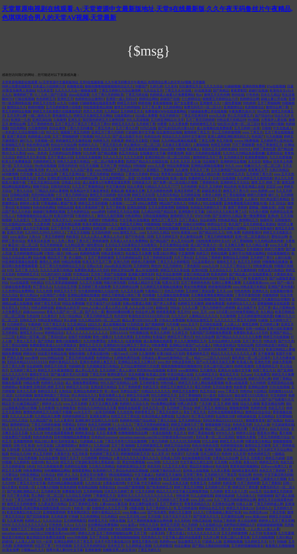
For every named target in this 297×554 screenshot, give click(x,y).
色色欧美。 (240, 529)
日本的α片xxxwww (104, 437)
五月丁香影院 (271, 483)
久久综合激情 (48, 458)
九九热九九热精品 (102, 466)
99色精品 (36, 282)
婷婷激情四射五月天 (135, 454)
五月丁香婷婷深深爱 (157, 257)
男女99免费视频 (195, 287)
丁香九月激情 (41, 220)
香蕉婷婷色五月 (197, 353)
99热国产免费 (171, 224)
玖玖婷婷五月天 (255, 541)
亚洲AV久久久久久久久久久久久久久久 (145, 495)
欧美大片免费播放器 (16, 161)
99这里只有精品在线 (52, 353)
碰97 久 (273, 195)
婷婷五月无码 (126, 103)
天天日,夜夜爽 (106, 433)
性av (199, 95)
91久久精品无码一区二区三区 (99, 320)
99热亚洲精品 (29, 475)
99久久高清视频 (137, 120)
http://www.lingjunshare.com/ (27, 278)
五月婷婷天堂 (233, 157)
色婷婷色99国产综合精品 (137, 420)
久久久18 (35, 433)
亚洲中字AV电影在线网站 (247, 253)
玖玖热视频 (136, 374)
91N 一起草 (44, 541)
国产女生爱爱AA (186, 103)
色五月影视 (224, 140)
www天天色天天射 (175, 483)
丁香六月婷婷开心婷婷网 (217, 307)
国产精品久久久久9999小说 (68, 449)
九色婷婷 (214, 483)
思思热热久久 (151, 537)
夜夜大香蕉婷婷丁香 (89, 207)
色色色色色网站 (44, 207)
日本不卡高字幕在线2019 (112, 541)
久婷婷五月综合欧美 (235, 399)
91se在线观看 (19, 282)
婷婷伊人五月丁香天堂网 (276, 520)
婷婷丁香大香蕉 (92, 399)
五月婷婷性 (141, 266)
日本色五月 (115, 546)
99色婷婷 (249, 103)
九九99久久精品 (158, 232)
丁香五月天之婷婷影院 (173, 262)
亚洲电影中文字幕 (191, 211)
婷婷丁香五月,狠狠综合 (211, 408)
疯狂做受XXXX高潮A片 (251, 395)
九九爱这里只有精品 (52, 504)
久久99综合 (146, 278)
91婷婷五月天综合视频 (123, 211)
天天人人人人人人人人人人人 (87, 333)
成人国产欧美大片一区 (206, 245)
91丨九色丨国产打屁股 (50, 95)
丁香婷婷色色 (209, 182)
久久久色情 (44, 291)
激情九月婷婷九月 (120, 429)
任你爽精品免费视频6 (103, 525)
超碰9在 (7, 541)
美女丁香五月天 (194, 412)
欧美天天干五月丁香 (97, 262)
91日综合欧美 (50, 249)
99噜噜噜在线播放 (275, 262)
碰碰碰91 (93, 500)
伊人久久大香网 (57, 170)
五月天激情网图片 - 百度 (117, 178)
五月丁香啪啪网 (268, 103)
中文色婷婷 (278, 395)
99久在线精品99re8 (128, 529)
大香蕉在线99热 (97, 353)
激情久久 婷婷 (49, 262)
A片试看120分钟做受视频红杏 (237, 312)
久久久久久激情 (80, 278)
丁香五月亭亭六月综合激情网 (125, 441)
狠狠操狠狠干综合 (218, 424)
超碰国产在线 (170, 99)
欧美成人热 (244, 362)
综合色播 (39, 257)
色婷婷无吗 (77, 529)
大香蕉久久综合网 (225, 458)
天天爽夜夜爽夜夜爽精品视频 (212, 295)
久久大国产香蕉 (81, 170)
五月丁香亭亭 (60, 228)
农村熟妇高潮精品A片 (40, 299)
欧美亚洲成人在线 (251, 186)
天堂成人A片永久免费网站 (129, 241)
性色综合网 (245, 345)
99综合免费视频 (177, 165)
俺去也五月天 (229, 374)
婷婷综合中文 (217, 224)
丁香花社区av (57, 337)
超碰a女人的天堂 (67, 307)
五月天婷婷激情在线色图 (255, 316)
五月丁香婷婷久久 (159, 508)
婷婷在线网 (219, 253)
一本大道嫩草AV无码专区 (125, 228)
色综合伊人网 (145, 312)
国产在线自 (275, 420)
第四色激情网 (210, 399)
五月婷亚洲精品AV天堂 (167, 120)
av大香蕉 (235, 462)
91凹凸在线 (148, 128)
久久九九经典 (133, 157)
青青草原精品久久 (197, 504)
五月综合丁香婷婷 (208, 257)
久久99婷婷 (257, 383)
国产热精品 (221, 90)
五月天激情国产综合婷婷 (228, 170)
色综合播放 (182, 546)
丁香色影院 (192, 266)
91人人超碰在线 (201, 495)
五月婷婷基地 (190, 195)
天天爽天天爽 (234, 245)
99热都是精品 (227, 220)
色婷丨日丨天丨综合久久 (179, 328)
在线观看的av (123, 115)
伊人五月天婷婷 (49, 149)
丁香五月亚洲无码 (194, 115)
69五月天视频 (89, 165)
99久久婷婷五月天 (164, 395)
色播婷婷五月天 (199, 178)
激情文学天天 (39, 374)
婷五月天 (66, 462)
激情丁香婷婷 (237, 207)
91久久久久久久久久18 (203, 533)
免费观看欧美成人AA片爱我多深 (53, 345)
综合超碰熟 (208, 220)
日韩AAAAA (119, 333)
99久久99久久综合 (15, 420)
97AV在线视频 (279, 387)
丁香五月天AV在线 (178, 90)
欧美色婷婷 (219, 274)
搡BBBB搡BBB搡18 (119, 312)
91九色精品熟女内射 (269, 241)
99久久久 (52, 132)
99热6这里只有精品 (162, 299)
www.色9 (164, 362)
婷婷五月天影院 (136, 140)
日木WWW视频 (174, 249)
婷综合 (154, 174)
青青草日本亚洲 (38, 241)
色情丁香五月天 (264, 370)
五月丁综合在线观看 (183, 399)
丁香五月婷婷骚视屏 (218, 236)
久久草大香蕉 (220, 470)
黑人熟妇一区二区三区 (47, 495)
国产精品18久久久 (212, 232)
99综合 (175, 307)
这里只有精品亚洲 (196, 274)
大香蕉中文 (62, 454)
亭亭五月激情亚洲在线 (140, 199)
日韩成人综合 (71, 182)
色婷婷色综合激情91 (89, 99)
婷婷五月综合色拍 (177, 445)
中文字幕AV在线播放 (134, 220)
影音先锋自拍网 (272, 404)
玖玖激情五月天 (190, 86)
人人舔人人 (232, 324)
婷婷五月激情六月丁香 (187, 424)
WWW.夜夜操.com (184, 232)
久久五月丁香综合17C (235, 266)
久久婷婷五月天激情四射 (255, 178)
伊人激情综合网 (191, 236)
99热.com (71, 253)
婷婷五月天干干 (65, 291)
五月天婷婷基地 (13, 466)
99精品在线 (65, 207)
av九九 (62, 103)
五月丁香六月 (252, 341)
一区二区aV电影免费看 (107, 161)
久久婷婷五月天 (206, 374)
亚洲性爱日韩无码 (60, 178)
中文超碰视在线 (282, 424)
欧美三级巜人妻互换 (235, 537)
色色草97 (177, 454)
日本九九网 (195, 429)
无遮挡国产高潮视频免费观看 (210, 333)
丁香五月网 (206, 140)
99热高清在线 (201, 520)
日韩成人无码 (170, 458)
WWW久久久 (225, 433)
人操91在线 (282, 257)
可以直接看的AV (203, 262)
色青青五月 (198, 483)
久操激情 (59, 120)
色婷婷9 (94, 220)
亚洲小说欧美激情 (280, 328)
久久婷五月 (179, 333)
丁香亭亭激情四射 (248, 295)
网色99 (156, 266)
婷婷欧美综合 (84, 433)
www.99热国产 (104, 170)
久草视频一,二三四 (122, 203)
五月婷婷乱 (10, 333)
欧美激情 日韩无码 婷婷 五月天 (42, 387)
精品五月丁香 (57, 257)
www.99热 (153, 462)
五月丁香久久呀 (127, 128)
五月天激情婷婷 (244, 270)
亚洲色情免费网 (253, 86)
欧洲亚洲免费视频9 (230, 328)
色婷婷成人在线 (39, 136)
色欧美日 (72, 236)
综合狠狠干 (210, 161)
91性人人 (8, 216)
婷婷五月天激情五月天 (176, 387)
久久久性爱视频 (280, 157)
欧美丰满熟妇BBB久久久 (100, 224)
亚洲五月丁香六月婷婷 (107, 132)
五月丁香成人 (188, 220)
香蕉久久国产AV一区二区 (64, 312)
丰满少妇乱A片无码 (170, 353)
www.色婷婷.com (262, 191)
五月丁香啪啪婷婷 (65, 136)
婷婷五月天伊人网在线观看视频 (201, 383)
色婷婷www (167, 541)
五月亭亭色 (50, 500)
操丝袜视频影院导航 (196, 458)
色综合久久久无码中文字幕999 (184, 136)
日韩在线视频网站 (155, 216)
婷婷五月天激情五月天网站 (92, 115)
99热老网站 (133, 216)
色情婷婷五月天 (27, 274)
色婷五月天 (150, 387)
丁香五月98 (97, 374)
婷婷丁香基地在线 (201, 433)
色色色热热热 (42, 437)
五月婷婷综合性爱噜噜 (65, 153)
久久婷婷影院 (162, 546)
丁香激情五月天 (104, 495)
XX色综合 (48, 475)
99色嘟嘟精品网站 (57, 470)
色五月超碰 (171, 479)
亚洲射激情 (93, 550)
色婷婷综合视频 (75, 466)
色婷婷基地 (160, 178)
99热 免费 (233, 232)
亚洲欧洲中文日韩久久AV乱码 (96, 420)
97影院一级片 (54, 253)
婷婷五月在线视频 (276, 337)
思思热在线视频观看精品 (225, 412)
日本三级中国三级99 (217, 366)
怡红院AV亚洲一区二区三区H (238, 124)
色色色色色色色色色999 (200, 278)
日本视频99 (254, 249)
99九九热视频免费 (50, 466)
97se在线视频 (276, 86)
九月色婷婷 (189, 186)
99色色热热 (242, 291)
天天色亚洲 (59, 516)
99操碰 (282, 541)
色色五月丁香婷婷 (272, 470)
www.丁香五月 (252, 132)
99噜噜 (180, 149)
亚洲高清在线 (42, 120)
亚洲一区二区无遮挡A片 (252, 236)
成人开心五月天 (86, 370)
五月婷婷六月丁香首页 (220, 475)
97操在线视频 (24, 99)
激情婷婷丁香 (23, 95)
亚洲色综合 (274, 153)
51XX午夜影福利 (261, 228)
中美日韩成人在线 (180, 374)
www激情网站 (188, 370)
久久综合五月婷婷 (78, 495)
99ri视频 (253, 120)
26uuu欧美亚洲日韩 (118, 266)
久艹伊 (241, 278)
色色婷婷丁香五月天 (104, 454)
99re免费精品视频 (163, 404)
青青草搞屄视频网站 (244, 466)
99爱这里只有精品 (271, 270)
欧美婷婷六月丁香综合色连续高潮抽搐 (120, 470)
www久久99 (209, 266)
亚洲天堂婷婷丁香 (187, 191)
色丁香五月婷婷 (202, 416)
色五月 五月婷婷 (210, 186)
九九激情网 (228, 316)
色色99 (226, 454)
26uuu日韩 (166, 149)
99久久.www (233, 165)
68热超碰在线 (246, 416)
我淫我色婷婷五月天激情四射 (103, 120)
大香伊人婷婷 (211, 195)
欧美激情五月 (258, 278)
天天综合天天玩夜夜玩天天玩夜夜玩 (131, 245)
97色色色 (252, 95)
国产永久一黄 (94, 312)
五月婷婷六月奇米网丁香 (215, 349)
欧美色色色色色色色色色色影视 (36, 399)
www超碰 (80, 220)
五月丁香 (264, 307)
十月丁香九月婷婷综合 (71, 195)
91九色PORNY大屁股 (56, 274)
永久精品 (266, 312)
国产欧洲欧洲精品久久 (23, 491)
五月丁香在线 (99, 537)
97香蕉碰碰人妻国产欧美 (59, 203)
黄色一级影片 (102, 337)
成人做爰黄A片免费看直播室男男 (106, 182)
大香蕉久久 (115, 341)
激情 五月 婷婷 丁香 (265, 182)
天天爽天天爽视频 (75, 429)
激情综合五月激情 (258, 445)
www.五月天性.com (132, 516)
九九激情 (181, 170)
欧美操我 (269, 533)
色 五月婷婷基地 (185, 508)
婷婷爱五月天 (97, 520)
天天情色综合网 (223, 504)
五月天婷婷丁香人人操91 (117, 370)
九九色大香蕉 (123, 337)
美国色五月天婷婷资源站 (219, 149)
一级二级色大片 (39, 115)
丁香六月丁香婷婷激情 (92, 241)
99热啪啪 (139, 165)
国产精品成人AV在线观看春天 (250, 274)
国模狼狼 (182, 207)
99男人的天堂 (187, 404)
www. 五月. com (203, 312)
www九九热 (217, 115)
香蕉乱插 (117, 191)
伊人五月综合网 (182, 241)
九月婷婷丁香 (145, 124)
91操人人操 (244, 504)
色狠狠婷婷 (270, 295)
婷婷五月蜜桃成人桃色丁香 (120, 295)
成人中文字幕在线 (36, 228)
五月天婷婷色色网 (159, 191)
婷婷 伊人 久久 (67, 475)
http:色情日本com (255, 512)
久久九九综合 (213, 86)
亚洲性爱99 (206, 328)
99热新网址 (109, 220)
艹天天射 (204, 404)
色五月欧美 (80, 454)
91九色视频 (274, 136)
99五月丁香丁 (44, 546)
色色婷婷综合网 (86, 178)
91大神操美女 (66, 408)
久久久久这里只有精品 (56, 270)
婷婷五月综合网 (137, 395)
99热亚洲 (154, 479)
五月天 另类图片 (252, 458)
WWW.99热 (202, 216)
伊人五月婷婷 (42, 454)
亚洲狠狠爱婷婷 (54, 512)
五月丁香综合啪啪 (15, 345)
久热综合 (65, 391)
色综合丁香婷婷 (224, 520)
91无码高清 (135, 324)
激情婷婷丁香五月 (197, 132)
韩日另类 (225, 299)
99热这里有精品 (224, 345)
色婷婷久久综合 (52, 383)
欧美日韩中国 (63, 216)
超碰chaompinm (34, 312)
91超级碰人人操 (91, 441)
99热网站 (130, 378)
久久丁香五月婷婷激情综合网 (235, 500)
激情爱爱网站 (81, 470)
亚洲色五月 (65, 99)
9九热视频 (143, 178)
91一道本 (209, 395)
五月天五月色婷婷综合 (89, 546)
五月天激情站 (81, 228)
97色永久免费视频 (172, 320)
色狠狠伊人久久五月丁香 (109, 508)
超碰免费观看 (215, 303)
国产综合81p (264, 115)
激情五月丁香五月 (164, 220)
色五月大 (179, 433)
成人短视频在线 (114, 324)
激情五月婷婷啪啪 (127, 107)
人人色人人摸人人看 (265, 529)
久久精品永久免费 (47, 416)
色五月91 (183, 312)
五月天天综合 (23, 165)
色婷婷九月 (101, 140)
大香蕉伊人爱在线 (274, 120)
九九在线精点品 (210, 525)
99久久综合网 (204, 337)
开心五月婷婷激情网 (226, 132)
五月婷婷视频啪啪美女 (247, 546)
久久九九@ (179, 316)
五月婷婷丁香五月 (23, 370)
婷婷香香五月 (144, 412)
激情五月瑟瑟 (170, 525)
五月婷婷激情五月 (149, 445)
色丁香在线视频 (234, 195)
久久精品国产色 (40, 420)
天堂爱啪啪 (284, 416)
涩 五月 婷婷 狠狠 (226, 404)
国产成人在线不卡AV (127, 136)
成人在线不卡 (246, 307)
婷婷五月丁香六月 (180, 337)
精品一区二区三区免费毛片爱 (226, 429)
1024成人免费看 (146, 115)
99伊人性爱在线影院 (16, 86)
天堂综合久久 (70, 399)
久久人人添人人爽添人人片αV (102, 236)
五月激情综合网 (232, 516)
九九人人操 (262, 424)
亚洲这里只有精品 (103, 387)
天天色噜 (220, 462)
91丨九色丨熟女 (63, 241)
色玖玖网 (123, 195)
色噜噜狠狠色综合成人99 (34, 216)
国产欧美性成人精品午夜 (202, 174)
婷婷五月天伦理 (143, 195)
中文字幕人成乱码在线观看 (181, 537)
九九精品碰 (101, 445)
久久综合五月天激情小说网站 (225, 228)
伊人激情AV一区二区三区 (142, 145)
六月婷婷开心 (16, 324)
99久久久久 (102, 136)
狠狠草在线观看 (129, 408)
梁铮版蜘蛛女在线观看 (273, 303)
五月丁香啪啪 (58, 278)
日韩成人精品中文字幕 (144, 282)
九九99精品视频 (146, 429)
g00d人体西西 (112, 199)
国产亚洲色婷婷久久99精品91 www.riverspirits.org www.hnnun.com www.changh (66, 378)
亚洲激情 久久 (210, 103)
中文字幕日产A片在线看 (103, 303)
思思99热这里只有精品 (271, 345)
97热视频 (86, 136)
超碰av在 (162, 307)
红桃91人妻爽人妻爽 (226, 282)
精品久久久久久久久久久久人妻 (233, 353)
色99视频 (148, 295)
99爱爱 (162, 124)
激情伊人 (85, 445)
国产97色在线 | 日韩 (139, 236)
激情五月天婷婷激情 (21, 504)
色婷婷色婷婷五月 (75, 416)
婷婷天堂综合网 (122, 270)
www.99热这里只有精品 (249, 287)
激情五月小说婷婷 (103, 195)
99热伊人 (194, 203)
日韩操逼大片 (141, 182)
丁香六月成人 (175, 533)
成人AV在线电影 (147, 270)
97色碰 (73, 516)
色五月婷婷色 (172, 266)
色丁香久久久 (42, 287)
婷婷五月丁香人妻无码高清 (81, 249)
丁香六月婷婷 (158, 441)
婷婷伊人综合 (245, 433)
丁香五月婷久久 (149, 550)
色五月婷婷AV (169, 115)
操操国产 (94, 199)
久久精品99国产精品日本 (159, 211)
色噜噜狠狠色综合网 (132, 433)
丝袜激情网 (70, 479)
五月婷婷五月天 (131, 111)
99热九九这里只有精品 (73, 161)
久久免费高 (262, 374)
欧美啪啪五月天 (13, 145)
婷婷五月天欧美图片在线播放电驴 (57, 111)
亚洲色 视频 (212, 449)
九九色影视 (46, 408)
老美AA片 (250, 462)
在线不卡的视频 (79, 337)
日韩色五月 (28, 320)
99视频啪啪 (152, 224)
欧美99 (172, 370)
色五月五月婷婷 (249, 262)
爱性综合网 (279, 236)
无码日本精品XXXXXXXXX (27, 362)
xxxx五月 (255, 491)
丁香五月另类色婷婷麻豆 (151, 424)
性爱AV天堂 (170, 282)
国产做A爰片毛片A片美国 (69, 374)
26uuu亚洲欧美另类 (30, 170)
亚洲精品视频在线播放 (207, 165)
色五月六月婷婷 (75, 199)
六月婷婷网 (89, 458)
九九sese (246, 374)
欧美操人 (193, 149)
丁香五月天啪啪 (78, 232)
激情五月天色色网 (217, 95)
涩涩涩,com (274, 186)
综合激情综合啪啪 (169, 132)
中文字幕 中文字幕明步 (143, 483)
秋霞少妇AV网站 (165, 253)
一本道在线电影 (160, 433)
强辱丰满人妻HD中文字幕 (64, 550)
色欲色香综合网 (37, 145)
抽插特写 (266, 220)
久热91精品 (284, 537)
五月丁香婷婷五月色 (83, 504)
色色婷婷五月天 (233, 174)
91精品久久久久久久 (156, 391)
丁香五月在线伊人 (169, 412)
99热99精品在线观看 (58, 328)
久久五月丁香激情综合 (88, 186)
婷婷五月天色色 (191, 228)
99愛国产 (141, 86)
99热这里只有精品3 (231, 249)
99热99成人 (168, 383)
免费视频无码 (71, 491)
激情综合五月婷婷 (236, 257)
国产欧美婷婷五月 (159, 487)
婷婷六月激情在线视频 (162, 228)
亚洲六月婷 (15, 232)
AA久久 (198, 512)
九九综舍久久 (245, 495)
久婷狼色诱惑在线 (127, 358)
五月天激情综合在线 (174, 245)
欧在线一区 (27, 487)
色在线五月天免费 (138, 253)
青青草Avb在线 (172, 174)
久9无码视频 (23, 395)
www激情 (31, 358)
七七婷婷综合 (191, 99)
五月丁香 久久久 (27, 270)
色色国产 (257, 136)
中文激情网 (186, 253)
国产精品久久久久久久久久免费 (238, 337)
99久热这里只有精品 (274, 199)
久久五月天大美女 (175, 466)
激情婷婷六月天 (181, 216)
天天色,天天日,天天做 (185, 161)
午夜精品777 (154, 291)
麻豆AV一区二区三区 (23, 245)
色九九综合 (10, 295)
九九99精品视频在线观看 (179, 140)
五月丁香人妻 (151, 107)
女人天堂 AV (160, 454)
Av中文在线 (44, 445)
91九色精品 (109, 516)
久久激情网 (147, 353)
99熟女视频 (117, 520)
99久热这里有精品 (125, 328)
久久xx (68, 525)
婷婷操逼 (16, 299)
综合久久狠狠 (250, 404)
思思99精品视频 (42, 195)
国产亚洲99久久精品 (227, 216)
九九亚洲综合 (76, 324)
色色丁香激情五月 (269, 145)
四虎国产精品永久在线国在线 (147, 161)
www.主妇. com (201, 500)
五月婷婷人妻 (269, 324)
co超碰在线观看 (167, 378)
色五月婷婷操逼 (51, 245)
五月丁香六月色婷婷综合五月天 (62, 266)
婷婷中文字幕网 (247, 479)
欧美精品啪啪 (87, 487)
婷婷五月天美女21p (240, 508)
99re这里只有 (165, 449)
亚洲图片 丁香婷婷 (159, 170)
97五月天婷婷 (145, 491)
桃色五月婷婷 (151, 249)
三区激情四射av (66, 445)
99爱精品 (68, 424)
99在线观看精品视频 (97, 107)
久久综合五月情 (65, 287)
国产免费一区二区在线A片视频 (175, 182)
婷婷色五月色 (269, 462)
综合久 (163, 199)
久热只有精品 (279, 170)
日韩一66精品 (255, 328)
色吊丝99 (120, 316)
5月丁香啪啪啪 (242, 241)
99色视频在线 (139, 333)
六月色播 (26, 174)
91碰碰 (73, 103)
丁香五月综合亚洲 (230, 199)
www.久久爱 (156, 165)
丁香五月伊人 (104, 128)
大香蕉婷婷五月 (266, 366)
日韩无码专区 (60, 186)
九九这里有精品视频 (66, 224)
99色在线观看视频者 (58, 433)
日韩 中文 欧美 (24, 445)
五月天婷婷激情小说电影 (63, 107)
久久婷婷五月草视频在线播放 (161, 287)
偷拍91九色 (139, 299)
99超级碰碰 (265, 495)
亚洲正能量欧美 (154, 529)
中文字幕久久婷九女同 (196, 462)
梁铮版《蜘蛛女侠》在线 (266, 207)
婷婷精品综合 (54, 333)
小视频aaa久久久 (32, 550)
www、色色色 (37, 153)
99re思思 (263, 111)
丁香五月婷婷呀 (53, 236)
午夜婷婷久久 (85, 216)
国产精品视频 (107, 153)
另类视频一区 (44, 140)
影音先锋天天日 (24, 178)
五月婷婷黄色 (149, 383)
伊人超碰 (70, 320)
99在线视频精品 (143, 449)
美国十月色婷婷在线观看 (203, 153)
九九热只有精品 (167, 195)
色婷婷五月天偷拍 (168, 475)
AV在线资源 (202, 90)
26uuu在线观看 (79, 95)
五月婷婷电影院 (75, 520)
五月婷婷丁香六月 (259, 174)
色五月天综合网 (45, 174)
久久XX (80, 525)
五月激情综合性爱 (73, 500)
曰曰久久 (94, 324)
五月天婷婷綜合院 (128, 257)
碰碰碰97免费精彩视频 (49, 211)
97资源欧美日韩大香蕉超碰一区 (97, 462)
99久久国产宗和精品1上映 (119, 383)
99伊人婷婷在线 (42, 307)
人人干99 (255, 533)
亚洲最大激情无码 (141, 274)
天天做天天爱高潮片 (176, 145)
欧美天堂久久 (62, 220)
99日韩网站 (18, 128)
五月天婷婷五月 (166, 236)
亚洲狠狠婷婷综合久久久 (93, 328)
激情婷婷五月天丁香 (207, 157)
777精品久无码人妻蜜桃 (51, 191)
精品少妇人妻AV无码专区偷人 (56, 441)
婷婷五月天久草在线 (31, 157)
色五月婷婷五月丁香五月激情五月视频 (34, 199)
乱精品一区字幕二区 (31, 337)
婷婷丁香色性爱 (264, 149)
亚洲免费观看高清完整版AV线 (245, 203)
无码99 (81, 424)
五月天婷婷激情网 (234, 533)
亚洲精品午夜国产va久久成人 (190, 345)
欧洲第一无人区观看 (201, 249)
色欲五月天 (276, 408)
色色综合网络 (119, 299)
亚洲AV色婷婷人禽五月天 (98, 362)
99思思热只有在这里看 (197, 479)
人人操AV (251, 199)
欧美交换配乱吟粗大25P (24, 512)
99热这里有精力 (112, 253)
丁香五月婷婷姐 (97, 174)
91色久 (24, 307)
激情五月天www (31, 333)
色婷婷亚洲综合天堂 (130, 466)
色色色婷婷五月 (258, 454)
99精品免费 (31, 383)
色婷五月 (202, 253)
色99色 (258, 475)
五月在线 (154, 516)
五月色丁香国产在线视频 (108, 274)
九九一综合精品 (70, 316)
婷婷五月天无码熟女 (72, 299)
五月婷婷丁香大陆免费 (94, 287)
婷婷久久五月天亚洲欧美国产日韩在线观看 (96, 349)
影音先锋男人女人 (112, 395)
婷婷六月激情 (257, 195)
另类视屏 (117, 140)
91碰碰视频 (232, 86)
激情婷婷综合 (149, 328)
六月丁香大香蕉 (18, 495)
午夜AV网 (140, 479)
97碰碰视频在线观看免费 (97, 103)
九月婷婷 (216, 491)
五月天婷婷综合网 (125, 287)
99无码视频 (63, 546)
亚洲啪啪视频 (233, 541)
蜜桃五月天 (52, 479)
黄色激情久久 (62, 115)
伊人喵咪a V (77, 257)
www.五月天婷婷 (75, 404)
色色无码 (153, 466)
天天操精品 (266, 416)
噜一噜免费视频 (254, 216)
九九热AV (183, 416)
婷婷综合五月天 (117, 399)
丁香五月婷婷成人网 (268, 504)
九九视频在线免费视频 (173, 295)
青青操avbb (147, 378)
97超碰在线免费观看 (16, 287)
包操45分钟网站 (194, 224)
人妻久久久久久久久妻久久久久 (136, 458)
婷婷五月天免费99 (185, 391)
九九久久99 (170, 462)
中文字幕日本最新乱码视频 (138, 149)
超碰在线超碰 (224, 495)
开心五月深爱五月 (240, 115)
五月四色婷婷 (101, 232)
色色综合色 (152, 136)
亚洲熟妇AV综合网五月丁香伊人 (126, 345)
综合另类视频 (27, 458)
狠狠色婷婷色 (29, 249)
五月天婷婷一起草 (247, 128)
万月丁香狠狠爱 (243, 145)
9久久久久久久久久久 (17, 429)
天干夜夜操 (266, 353)
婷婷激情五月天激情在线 (73, 140)
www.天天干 (189, 324)
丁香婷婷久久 (224, 479)
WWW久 (245, 149)
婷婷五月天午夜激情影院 (55, 370)
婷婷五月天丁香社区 (27, 479)
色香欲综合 (107, 487)
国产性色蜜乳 (157, 512)
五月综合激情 (222, 387)
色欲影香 (239, 387)
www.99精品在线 (52, 358)
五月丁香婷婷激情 (101, 257)
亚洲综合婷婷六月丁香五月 (73, 541)
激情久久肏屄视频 (110, 216)
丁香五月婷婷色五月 (97, 316)
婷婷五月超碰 (275, 458)
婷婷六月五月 (190, 378)
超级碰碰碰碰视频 (270, 525)
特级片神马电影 (114, 282)
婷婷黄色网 (175, 153)
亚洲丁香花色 (16, 136)
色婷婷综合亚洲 (281, 211)
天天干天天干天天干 (176, 516)
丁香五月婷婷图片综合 (273, 437)
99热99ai (246, 391)
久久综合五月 (153, 90)
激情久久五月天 (90, 345)
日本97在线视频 (224, 178)
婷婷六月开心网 (259, 378)
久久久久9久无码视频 (184, 441)
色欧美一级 (82, 508)
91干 (272, 541)
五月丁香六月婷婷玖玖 (96, 479)
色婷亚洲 (99, 228)
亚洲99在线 (199, 270)
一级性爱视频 (231, 103)
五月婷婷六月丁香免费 (172, 500)
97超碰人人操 (212, 541)
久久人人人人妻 (21, 416)
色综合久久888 (20, 454)
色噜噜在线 (75, 86)
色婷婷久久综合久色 (134, 404)
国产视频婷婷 (154, 324)
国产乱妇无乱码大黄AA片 (176, 128)
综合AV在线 (122, 479)
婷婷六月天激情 (179, 512)
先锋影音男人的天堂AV (119, 550)
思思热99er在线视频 (151, 370)
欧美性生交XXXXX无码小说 (149, 316)
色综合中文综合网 (64, 145)
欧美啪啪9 (23, 207)
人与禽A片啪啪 (47, 487)
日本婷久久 (263, 508)
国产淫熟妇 (46, 341)
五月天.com (224, 291)
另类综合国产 (130, 391)
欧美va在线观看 (236, 383)
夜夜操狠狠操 (162, 103)
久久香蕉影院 (120, 449)
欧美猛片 (159, 337)
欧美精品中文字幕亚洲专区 (89, 191)
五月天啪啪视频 (263, 537)
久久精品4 (111, 111)
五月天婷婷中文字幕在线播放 (115, 278)
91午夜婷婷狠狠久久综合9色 (98, 291)
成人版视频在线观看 (157, 341)
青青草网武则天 (78, 512)
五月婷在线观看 (211, 324)
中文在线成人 (282, 128)
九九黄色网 (42, 224)
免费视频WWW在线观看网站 (165, 111)
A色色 (30, 466)
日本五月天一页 (153, 408)
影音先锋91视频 (272, 124)
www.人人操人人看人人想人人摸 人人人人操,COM (117, 307)
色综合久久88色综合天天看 (96, 408)
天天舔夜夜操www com (258, 282)
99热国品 (124, 165)
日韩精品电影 (19, 195)
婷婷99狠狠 (36, 107)
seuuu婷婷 (98, 211)
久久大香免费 (178, 124)
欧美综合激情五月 (200, 320)
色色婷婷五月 (45, 99)
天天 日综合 (277, 203)
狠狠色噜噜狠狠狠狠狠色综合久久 (109, 86)
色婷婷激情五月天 (203, 124)
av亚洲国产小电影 (53, 295)
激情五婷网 (250, 324)
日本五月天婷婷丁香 (118, 491)
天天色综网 (159, 399)
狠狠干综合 (41, 186)
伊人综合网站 (98, 299)
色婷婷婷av (104, 358)
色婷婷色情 (258, 408)
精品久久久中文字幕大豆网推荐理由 (182, 491)
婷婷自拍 (29, 353)
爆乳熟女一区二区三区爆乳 (251, 358)
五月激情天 (208, 370)
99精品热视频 (71, 262)
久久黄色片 (49, 316)
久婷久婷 (156, 86)
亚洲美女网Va (99, 416)
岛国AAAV (225, 395)
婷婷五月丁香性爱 (245, 487)
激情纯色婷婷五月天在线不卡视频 (47, 412)
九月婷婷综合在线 (168, 278)
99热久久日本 (148, 525)
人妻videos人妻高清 (113, 504)
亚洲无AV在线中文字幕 (234, 370)
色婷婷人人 (33, 520)
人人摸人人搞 (24, 541)
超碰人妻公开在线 (274, 99)
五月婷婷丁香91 (261, 257)
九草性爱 (13, 449)
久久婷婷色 (21, 462)
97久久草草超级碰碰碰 (61, 282)
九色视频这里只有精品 (102, 366)
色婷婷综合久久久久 (240, 303)
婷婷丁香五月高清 (47, 303)
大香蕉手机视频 (56, 529)
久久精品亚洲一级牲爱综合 (83, 245)
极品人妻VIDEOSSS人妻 (139, 320)
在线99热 (37, 462)
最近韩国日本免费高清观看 (45, 537)
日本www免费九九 (274, 466)
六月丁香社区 (183, 257)
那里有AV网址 (267, 433)
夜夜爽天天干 (258, 170)
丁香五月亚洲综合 (72, 174)
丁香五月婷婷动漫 (100, 529)
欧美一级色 (178, 178)
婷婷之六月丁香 (31, 328)
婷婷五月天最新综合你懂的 (270, 299)
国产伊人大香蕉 (164, 303)
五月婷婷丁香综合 (180, 408)
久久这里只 (21, 220)
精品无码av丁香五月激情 (185, 529)
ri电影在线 (136, 508)
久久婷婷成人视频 (138, 546)
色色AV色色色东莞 (205, 445)
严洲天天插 (15, 358)
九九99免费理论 (94, 341)
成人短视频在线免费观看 (214, 128)
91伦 (10, 270)
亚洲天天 (74, 120)
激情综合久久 (16, 107)
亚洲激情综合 (233, 107)
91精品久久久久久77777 (162, 186)
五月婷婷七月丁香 (218, 487)
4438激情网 (10, 174)
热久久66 (52, 462)
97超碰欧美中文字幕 (140, 132)
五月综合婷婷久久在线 (224, 341)
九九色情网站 (89, 516)
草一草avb (111, 391)
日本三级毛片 (210, 454)
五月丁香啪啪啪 (189, 395)
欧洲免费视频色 (256, 157)
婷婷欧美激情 (244, 366)
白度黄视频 (133, 341)
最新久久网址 (140, 399)
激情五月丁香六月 (236, 191)
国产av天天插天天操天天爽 (215, 362)
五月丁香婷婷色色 (40, 124)
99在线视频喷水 (278, 253)
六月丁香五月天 (53, 324)
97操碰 (154, 140)
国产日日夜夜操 (37, 516)
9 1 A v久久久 (122, 424)
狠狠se (266, 161)
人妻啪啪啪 (201, 145)
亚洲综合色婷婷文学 (88, 391)
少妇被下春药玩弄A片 (165, 470)
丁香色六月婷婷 (136, 174)
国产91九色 (286, 341)
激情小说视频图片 (68, 341)
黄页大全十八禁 (235, 491)
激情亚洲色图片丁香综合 (52, 395)
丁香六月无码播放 (80, 128)
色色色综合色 (237, 378)
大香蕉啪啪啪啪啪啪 (124, 537)
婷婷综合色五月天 (212, 508)
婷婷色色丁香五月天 (249, 349)
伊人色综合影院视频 (49, 349)
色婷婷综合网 (249, 99)
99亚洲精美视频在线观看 (20, 262)
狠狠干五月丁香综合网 (27, 529)
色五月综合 (208, 391)
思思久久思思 (93, 111)
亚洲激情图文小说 (47, 429)
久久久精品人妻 (256, 245)
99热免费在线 (262, 266)
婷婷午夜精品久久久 (63, 362)
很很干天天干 (69, 458)
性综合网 (244, 475)
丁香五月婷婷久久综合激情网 (120, 90)
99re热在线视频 (45, 165)
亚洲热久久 (260, 291)
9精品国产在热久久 (172, 203)
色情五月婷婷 (220, 145)
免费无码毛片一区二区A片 (203, 107)
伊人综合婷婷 (247, 520)
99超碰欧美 (76, 366)
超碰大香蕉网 (282, 362)
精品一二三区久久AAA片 (212, 358)
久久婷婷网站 (172, 107)
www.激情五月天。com (128, 232)
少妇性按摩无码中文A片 (212, 241)
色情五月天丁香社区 (125, 416)
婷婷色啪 (144, 103)
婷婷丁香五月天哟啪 (188, 487)
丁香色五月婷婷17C (131, 170)
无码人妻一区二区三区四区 (215, 437)
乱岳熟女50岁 (225, 416)
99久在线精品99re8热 (17, 224)
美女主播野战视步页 (143, 504)
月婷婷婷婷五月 (44, 161)
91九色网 (89, 153)
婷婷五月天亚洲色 (172, 429)
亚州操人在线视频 (196, 470)
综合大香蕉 (135, 186)
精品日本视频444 (201, 466)
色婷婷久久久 (88, 145)
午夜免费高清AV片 (242, 111)
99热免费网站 (32, 470)
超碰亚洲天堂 (211, 191)
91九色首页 (45, 90)
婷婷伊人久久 (51, 404)
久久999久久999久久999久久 (45, 232)
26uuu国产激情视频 (131, 487)
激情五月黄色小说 (145, 541)
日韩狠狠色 (282, 220)
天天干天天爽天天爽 (103, 404)
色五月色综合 (128, 153)
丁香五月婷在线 (136, 95)
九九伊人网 (211, 537)
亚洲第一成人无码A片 (121, 99)
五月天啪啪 (98, 429)
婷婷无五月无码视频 (92, 203)
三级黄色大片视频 (273, 479)
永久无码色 (182, 520)
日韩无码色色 (67, 165)
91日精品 (260, 391)
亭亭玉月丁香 (199, 170)
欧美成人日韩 (156, 374)
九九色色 (26, 349)
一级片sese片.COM (124, 353)
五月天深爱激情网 (161, 207)
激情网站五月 (248, 220)
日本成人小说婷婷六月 (49, 86)
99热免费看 (159, 345)
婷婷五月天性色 (44, 103)
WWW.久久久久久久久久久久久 (24, 525)
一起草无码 (156, 533)
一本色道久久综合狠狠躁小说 (23, 132)
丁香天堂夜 (277, 512)
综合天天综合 (279, 429)
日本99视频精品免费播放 (72, 437)
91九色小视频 (258, 211)
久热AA (34, 236)
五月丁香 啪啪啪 (123, 445)
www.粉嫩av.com (134, 512)
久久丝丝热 (125, 412)
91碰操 (263, 320)
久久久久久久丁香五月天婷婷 (235, 320)
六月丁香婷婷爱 (248, 483)
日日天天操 (109, 149)
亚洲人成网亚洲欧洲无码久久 (228, 136)
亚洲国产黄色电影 (281, 287)
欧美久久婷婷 (160, 333)
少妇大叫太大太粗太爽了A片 (226, 211)
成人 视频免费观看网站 (82, 383)
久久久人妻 (189, 307)
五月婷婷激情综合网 (27, 253)
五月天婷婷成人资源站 (259, 224)
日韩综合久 (241, 299)
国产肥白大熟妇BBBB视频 (210, 546)
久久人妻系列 (63, 420)
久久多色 (170, 86)
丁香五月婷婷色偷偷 (45, 424)
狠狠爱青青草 (255, 420)
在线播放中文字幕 (153, 153)
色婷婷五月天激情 (190, 303)
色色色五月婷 (242, 424)
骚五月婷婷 (202, 387)
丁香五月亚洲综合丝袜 (43, 182)
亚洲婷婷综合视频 (233, 161)
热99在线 (237, 95)
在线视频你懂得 (281, 291)
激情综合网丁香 (277, 107)
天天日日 (254, 161)
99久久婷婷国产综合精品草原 (175, 349)
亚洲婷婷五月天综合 (234, 182)
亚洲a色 (273, 216)
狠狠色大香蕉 (246, 437)
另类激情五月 (205, 199)
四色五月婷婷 (174, 291)
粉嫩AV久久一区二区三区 (262, 165)
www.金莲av (18, 236)
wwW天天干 (82, 412)
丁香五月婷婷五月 (27, 500)
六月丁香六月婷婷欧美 (107, 95)
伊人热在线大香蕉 (127, 249)
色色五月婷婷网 (99, 424)
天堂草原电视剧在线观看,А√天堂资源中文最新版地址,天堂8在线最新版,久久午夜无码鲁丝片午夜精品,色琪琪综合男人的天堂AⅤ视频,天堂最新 (103, 82)
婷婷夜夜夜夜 (166, 312)
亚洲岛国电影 (136, 207)
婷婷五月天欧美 (55, 366)
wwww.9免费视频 (246, 140)
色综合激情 (57, 128)
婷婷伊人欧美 (29, 203)
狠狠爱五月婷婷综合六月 (220, 99)
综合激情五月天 (189, 541)
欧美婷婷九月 (71, 149)
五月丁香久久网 (13, 366)
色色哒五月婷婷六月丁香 (208, 207)
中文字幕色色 (115, 186)
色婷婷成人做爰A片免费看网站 (172, 95)
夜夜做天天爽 (135, 191)
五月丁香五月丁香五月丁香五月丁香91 (82, 124)
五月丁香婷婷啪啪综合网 (114, 533)
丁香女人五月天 (24, 341)
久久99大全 (93, 483)
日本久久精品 (270, 95)
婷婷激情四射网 (219, 287)
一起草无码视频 (103, 412)
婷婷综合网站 (148, 99)
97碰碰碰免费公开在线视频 (207, 111)
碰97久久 (26, 140)
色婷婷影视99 (251, 232)
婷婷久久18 (86, 533)
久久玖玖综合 (52, 520)
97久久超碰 (210, 441)
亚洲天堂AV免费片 (93, 475)
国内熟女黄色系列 (245, 470)
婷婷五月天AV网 (231, 441)
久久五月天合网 (131, 291)
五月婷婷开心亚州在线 (276, 140)
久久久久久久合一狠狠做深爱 (76, 90)
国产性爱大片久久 (206, 516)
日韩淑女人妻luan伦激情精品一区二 (166, 358)
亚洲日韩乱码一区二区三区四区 (168, 157)
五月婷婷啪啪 (93, 491)
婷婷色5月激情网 (143, 262)
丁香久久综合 (23, 191)
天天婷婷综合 (99, 449)
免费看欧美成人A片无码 (91, 270)
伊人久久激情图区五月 (190, 341)
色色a (41, 178)
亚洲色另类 (262, 362)
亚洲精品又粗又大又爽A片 (137, 362)
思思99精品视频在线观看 (65, 483)
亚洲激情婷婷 (23, 441)
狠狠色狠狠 (76, 353)
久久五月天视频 (90, 282)
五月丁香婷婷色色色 (195, 282)
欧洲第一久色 (20, 120)
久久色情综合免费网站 (18, 291)
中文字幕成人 (144, 475)
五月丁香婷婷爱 (129, 387)
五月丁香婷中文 (171, 504)
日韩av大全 (94, 266)
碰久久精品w (29, 295)
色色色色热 (91, 149)
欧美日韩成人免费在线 (158, 416)
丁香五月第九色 (110, 145)
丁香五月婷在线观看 (79, 358)
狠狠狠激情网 (239, 408)
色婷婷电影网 (89, 253)
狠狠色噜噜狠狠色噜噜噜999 (181, 366)
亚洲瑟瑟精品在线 (280, 383)
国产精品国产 (159, 241)
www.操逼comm (256, 516)
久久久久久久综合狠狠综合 (197, 299)
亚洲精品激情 (258, 387)
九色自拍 (32, 316)
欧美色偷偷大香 (140, 349)
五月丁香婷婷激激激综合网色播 (149, 520)
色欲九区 (286, 462)
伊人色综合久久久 (84, 395)
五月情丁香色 (193, 475)
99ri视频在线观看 (181, 199)
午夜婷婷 (34, 324)
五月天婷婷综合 (189, 420)
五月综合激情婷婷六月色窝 (139, 366)
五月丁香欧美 (115, 207)
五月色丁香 (108, 165)
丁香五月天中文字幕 (31, 483)
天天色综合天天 (220, 270)
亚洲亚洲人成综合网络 (239, 449)
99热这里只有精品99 (231, 120)
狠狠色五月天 (226, 262)
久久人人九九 (112, 157)
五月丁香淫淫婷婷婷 (200, 120)
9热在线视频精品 (120, 475)
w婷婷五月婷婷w (213, 378)
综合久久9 (281, 115)
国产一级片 (285, 282)
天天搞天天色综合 (34, 449)
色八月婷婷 (189, 525)
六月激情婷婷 (37, 128)
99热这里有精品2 (50, 320)
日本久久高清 (26, 391)
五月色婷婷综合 (78, 211)
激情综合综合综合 (258, 412)
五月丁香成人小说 (60, 157)
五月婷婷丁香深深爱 (200, 291)
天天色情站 (143, 337)
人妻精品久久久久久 (203, 316)
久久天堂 (239, 454)
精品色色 (230, 186)
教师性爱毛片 (117, 374)
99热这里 (269, 341)
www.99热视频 (77, 537)
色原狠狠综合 (254, 107)
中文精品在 (81, 274)
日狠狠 (266, 128)
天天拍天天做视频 (88, 157)
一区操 (107, 249)
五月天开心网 (16, 115)
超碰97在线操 (258, 90)
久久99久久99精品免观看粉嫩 (244, 153)
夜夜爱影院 (239, 90)
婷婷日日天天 (47, 391)
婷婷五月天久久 (123, 124)
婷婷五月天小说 (77, 387)
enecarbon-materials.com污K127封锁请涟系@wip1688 (156, 437)
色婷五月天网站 (130, 224)
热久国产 (234, 224)
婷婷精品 (117, 174)
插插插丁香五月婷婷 (75, 132)
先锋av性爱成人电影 (137, 303)
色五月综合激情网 (169, 274)
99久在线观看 (212, 203)
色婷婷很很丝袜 (231, 445)
